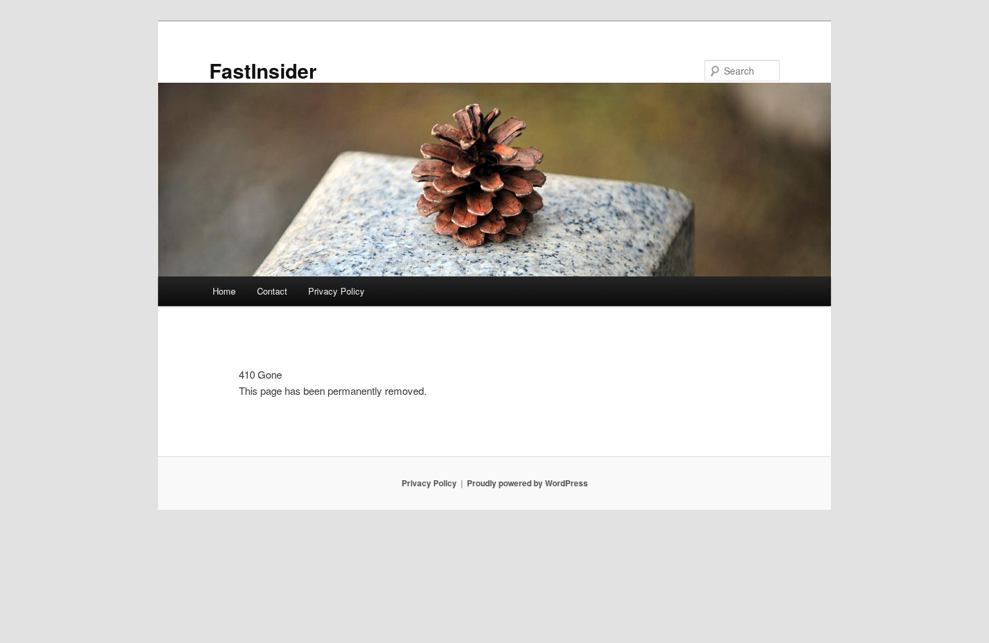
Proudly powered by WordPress (527, 483)
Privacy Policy (336, 291)
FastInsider (263, 70)
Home (224, 291)
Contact (272, 291)
